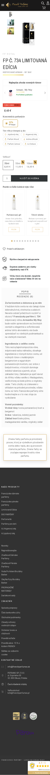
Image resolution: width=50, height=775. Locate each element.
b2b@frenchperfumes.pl (18, 693)
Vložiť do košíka (29, 178)
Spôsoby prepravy (9, 608)
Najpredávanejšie (9, 550)
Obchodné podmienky (11, 617)
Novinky (4, 545)
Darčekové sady (8, 595)
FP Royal (9, 54)
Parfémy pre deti (8, 524)
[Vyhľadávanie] (43, 3)
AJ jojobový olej (8, 533)
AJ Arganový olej (8, 528)
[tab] (25, 291)
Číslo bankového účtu (10, 612)
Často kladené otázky (17, 684)
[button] (12, 241)
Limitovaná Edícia (9, 509)
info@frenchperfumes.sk (19, 666)
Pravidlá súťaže (8, 638)
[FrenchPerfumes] (17, 5)
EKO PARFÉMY (7, 514)
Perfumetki (6, 519)
